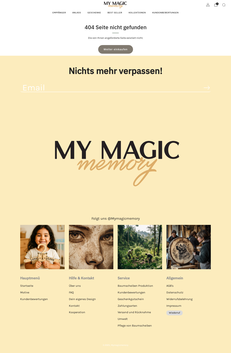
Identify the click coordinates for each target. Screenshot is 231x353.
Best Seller (115, 12)
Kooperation (77, 312)
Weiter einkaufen (116, 49)
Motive (24, 292)
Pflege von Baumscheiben (135, 325)
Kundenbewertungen (165, 12)
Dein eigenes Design (82, 299)
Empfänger (59, 12)
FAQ (71, 292)
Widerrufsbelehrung (179, 299)
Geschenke (94, 12)
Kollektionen (137, 12)
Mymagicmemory (119, 345)
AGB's (169, 285)
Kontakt (74, 305)
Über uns (75, 285)
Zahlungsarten (127, 305)
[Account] (208, 5)
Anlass (76, 12)
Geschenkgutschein (131, 299)
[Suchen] (224, 5)
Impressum (173, 305)
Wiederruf (174, 312)
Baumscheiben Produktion (135, 285)
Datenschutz (174, 292)
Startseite (26, 285)
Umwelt (123, 319)
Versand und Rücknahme (134, 312)
